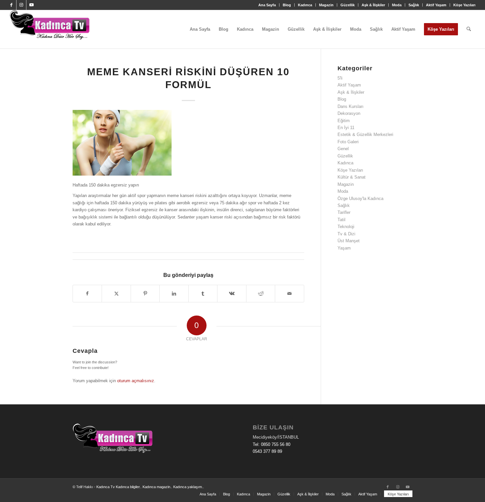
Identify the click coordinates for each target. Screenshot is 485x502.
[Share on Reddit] (260, 293)
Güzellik (347, 5)
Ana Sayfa (267, 5)
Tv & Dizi (346, 233)
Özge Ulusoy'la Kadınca (360, 198)
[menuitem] (267, 5)
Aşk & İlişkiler (373, 5)
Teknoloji (346, 226)
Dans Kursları (351, 106)
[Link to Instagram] (21, 5)
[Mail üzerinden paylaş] (289, 293)
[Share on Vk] (231, 293)
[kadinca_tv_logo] (49, 29)
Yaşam (344, 248)
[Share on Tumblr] (203, 293)
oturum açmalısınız (135, 380)
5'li (340, 78)
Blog (287, 5)
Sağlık (413, 5)
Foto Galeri (348, 141)
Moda (397, 5)
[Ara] (468, 29)
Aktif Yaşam (436, 5)
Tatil (341, 219)
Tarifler (344, 212)
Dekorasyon (349, 113)
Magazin (326, 5)
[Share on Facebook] (87, 293)
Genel (343, 148)
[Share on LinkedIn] (174, 293)
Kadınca (305, 5)
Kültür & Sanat (352, 177)
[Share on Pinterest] (145, 293)
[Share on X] (116, 293)
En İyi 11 (346, 127)
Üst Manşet (349, 240)
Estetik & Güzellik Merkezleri (365, 134)
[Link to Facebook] (11, 5)
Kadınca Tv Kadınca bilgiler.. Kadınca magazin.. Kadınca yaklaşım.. (150, 487)
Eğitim (344, 120)
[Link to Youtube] (31, 5)
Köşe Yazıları (464, 5)
